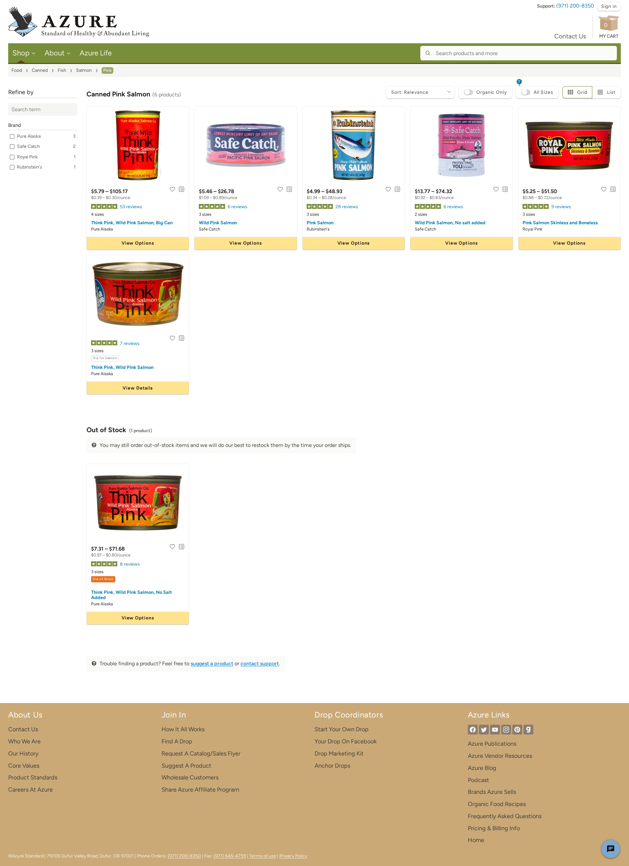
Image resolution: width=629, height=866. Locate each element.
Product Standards (32, 777)
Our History (23, 753)
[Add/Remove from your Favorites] (172, 189)
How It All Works (183, 729)
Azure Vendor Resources (500, 755)
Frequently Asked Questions (505, 816)
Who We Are (24, 741)
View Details (138, 388)
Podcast (478, 780)
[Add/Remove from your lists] (181, 189)
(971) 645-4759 (230, 856)
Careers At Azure (30, 789)
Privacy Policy (293, 856)
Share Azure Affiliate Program (200, 789)
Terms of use (262, 856)
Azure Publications (492, 743)
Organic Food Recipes (497, 804)
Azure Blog (482, 768)
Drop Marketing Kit (339, 753)
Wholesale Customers (190, 777)
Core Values (23, 765)
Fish (62, 70)
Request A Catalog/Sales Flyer (201, 753)
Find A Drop (177, 741)
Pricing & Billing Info (494, 828)
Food (16, 70)
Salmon (84, 70)
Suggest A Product (186, 765)
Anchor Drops (332, 765)
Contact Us (570, 36)
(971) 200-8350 (575, 6)
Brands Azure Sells (492, 792)
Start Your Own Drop (341, 729)
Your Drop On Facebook (345, 741)
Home (476, 840)
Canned (40, 70)
